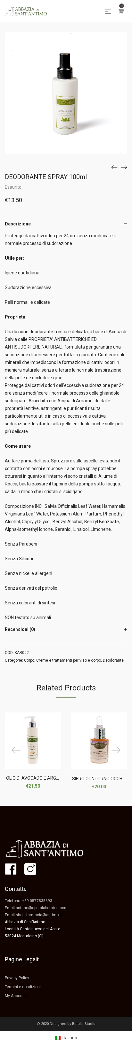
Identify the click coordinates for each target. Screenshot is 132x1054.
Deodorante (113, 660)
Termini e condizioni (23, 987)
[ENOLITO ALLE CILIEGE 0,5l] (124, 166)
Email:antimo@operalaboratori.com (36, 908)
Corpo (29, 660)
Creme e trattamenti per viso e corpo (68, 660)
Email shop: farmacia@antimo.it (33, 915)
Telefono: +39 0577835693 (28, 901)
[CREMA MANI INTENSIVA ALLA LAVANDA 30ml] (114, 166)
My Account (15, 996)
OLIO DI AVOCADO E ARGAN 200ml (41, 778)
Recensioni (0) (20, 629)
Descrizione (18, 223)
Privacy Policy (17, 978)
